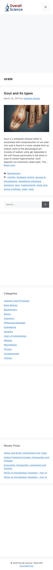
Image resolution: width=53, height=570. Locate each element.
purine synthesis (12, 189)
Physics (8, 349)
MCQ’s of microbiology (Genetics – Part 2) (25, 477)
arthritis (11, 177)
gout (17, 185)
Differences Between (14, 323)
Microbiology (10, 345)
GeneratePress (26, 566)
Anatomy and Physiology (16, 301)
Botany (7, 314)
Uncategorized (11, 353)
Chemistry (9, 318)
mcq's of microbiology (15, 336)
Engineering (10, 327)
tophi (24, 189)
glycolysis (9, 185)
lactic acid (42, 185)
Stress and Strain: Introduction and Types (25, 453)
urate (31, 189)
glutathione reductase (30, 181)
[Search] (45, 204)
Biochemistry (14, 173)
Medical (8, 340)
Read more (9, 165)
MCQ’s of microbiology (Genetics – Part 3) (25, 473)
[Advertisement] (26, 42)
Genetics (8, 331)
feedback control (25, 177)
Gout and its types (18, 93)
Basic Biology (10, 305)
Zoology (8, 358)
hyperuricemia (28, 185)
